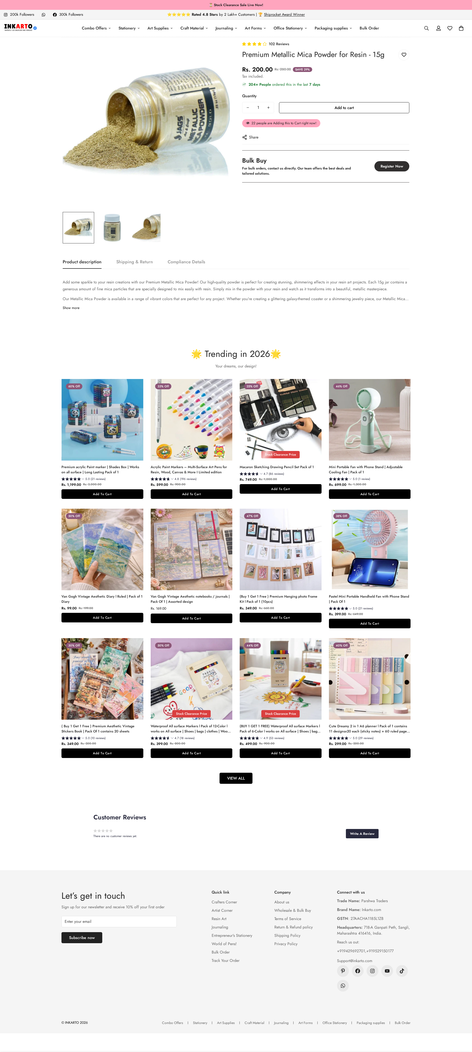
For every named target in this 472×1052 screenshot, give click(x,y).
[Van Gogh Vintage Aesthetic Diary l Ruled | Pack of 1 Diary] (102, 549)
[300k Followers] (358, 971)
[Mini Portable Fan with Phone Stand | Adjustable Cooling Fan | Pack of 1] (370, 420)
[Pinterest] (343, 971)
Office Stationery (288, 28)
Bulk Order (369, 28)
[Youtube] (387, 971)
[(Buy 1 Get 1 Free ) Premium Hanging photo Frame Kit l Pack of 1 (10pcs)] (281, 549)
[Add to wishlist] (403, 54)
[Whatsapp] (43, 15)
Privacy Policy (285, 944)
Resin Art (219, 919)
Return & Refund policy (293, 927)
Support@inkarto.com (354, 961)
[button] (461, 28)
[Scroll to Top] (462, 1025)
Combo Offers (94, 28)
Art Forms (253, 28)
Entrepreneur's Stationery (232, 935)
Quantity (249, 96)
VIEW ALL (236, 778)
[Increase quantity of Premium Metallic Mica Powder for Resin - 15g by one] (268, 107)
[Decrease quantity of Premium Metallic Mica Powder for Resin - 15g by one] (247, 107)
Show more (71, 307)
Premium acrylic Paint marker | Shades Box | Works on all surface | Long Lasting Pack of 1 (100, 469)
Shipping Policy (287, 935)
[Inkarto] (20, 28)
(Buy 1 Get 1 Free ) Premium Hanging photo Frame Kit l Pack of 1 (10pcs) (278, 599)
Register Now (392, 166)
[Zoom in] (219, 51)
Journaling (224, 28)
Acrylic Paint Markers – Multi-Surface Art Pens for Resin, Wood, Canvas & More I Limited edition (189, 469)
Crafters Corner (224, 902)
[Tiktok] (402, 971)
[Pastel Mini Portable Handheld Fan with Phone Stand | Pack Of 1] (370, 549)
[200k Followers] (372, 971)
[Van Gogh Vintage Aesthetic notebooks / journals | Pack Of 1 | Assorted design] (192, 549)
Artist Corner (222, 910)
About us (281, 902)
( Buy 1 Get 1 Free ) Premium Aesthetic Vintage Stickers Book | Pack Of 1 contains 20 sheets (97, 729)
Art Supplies (158, 28)
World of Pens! (224, 944)
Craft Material (192, 28)
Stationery (127, 28)
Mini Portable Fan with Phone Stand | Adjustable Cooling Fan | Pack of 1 (366, 469)
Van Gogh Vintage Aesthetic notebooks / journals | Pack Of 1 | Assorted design (190, 599)
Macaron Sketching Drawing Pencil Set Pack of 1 (277, 466)
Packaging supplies (331, 28)
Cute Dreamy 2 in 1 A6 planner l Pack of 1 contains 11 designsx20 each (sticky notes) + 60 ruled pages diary (368, 729)
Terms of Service (287, 919)
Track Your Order (225, 960)
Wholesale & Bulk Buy (292, 910)
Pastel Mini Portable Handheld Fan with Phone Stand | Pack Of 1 (369, 599)
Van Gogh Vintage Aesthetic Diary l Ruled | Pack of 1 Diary (102, 599)
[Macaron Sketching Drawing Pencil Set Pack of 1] (281, 420)
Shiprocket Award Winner (284, 14)
